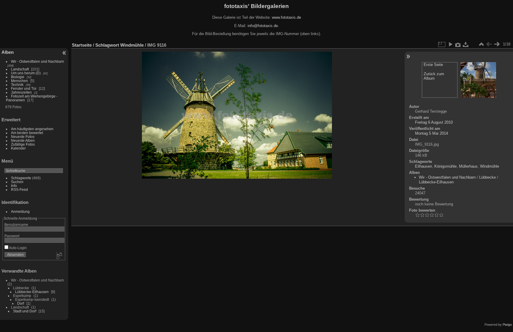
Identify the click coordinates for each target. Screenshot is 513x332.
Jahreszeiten (21, 92)
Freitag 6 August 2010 (434, 122)
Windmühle (132, 45)
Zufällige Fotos (23, 144)
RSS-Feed (19, 189)
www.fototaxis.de (286, 17)
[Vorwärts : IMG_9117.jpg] (497, 44)
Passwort (11, 236)
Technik (17, 84)
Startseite (82, 45)
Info (14, 186)
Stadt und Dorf (24, 311)
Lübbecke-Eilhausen (32, 292)
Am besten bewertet (27, 133)
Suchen (17, 182)
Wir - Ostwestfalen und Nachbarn (37, 61)
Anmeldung (20, 211)
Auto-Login (17, 248)
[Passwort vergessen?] (59, 256)
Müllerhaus (468, 166)
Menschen (19, 81)
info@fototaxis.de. (263, 25)
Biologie (17, 77)
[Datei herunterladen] (466, 44)
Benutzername (16, 224)
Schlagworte (21, 178)
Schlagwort (107, 45)
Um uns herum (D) (26, 73)
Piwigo (507, 324)
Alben (7, 52)
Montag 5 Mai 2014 (431, 133)
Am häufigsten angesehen (32, 129)
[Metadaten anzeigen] (458, 44)
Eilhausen (423, 166)
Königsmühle (445, 166)
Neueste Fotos (22, 137)
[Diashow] (450, 44)
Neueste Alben (23, 140)
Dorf (20, 303)
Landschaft (20, 69)
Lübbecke (487, 177)
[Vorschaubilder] (481, 44)
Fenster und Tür (24, 88)
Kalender (18, 148)
